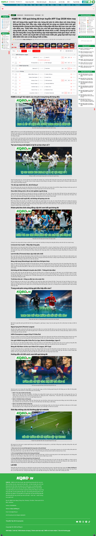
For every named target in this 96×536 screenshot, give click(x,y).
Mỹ (48, 4)
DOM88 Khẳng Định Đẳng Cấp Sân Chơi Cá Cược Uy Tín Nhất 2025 (86, 56)
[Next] (75, 46)
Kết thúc (24, 50)
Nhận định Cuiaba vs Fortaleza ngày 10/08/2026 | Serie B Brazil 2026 (86, 104)
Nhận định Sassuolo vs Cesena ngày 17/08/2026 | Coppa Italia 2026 (86, 75)
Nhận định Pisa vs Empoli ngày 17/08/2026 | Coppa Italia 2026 (86, 79)
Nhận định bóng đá (41, 2)
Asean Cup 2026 (30, 2)
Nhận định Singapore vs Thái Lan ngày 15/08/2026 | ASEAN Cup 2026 (87, 91)
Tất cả (13, 50)
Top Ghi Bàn (76, 2)
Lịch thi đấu (62, 2)
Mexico (52, 4)
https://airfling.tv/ (72, 467)
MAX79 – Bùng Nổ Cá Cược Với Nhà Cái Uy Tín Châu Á (86, 49)
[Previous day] (63, 51)
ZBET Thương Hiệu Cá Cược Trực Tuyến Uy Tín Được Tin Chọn (87, 52)
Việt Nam (57, 4)
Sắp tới (29, 50)
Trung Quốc (77, 4)
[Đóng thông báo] (93, 8)
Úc (72, 4)
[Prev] (18, 46)
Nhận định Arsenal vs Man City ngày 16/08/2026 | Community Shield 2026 (86, 82)
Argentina (44, 4)
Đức (27, 4)
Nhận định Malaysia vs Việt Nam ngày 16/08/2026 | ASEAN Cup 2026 (86, 87)
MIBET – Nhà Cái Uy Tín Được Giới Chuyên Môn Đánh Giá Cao (87, 67)
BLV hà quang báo (18, 521)
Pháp (31, 4)
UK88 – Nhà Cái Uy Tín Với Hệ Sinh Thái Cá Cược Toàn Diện (86, 63)
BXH (68, 2)
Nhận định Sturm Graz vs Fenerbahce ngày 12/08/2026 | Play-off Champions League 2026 (87, 100)
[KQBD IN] (4, 2)
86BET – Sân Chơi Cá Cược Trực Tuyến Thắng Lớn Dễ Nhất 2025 (86, 60)
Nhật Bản (63, 4)
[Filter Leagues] (61, 51)
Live (19, 50)
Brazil (39, 4)
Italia (35, 4)
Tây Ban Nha (22, 4)
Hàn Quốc (68, 4)
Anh (17, 4)
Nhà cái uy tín (52, 2)
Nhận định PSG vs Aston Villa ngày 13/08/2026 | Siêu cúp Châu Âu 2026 (87, 95)
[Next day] (75, 51)
